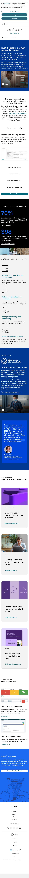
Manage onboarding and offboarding (11, 318)
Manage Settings (14, 11)
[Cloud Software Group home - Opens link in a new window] (14, 835)
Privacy (14, 845)
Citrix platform (8, 62)
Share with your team (11, 523)
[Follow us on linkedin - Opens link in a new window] (11, 828)
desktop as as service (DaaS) (18, 113)
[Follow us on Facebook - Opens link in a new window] (14, 828)
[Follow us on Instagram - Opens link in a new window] (17, 828)
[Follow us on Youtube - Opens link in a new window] (20, 828)
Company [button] (14, 811)
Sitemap (15, 856)
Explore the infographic (12, 664)
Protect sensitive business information (11, 298)
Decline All (14, 18)
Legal (15, 842)
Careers (14, 838)
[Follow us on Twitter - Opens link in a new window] (8, 828)
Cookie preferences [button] (15, 853)
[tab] (14, 126)
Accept (14, 15)
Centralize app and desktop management (12, 276)
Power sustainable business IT (13, 337)
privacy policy (7, 3)
